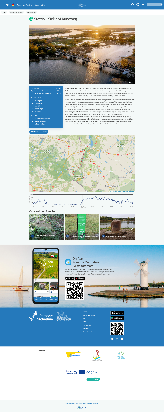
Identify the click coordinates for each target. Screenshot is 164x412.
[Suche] (161, 5)
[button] (37, 54)
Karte (37, 5)
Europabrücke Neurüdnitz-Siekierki (117, 235)
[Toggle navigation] (3, 5)
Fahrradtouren (31, 12)
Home (4, 12)
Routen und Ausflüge (24, 5)
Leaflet (110, 191)
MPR (43, 5)
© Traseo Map (116, 191)
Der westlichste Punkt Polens (80, 237)
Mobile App (86, 328)
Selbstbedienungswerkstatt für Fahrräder (48, 237)
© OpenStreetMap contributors (127, 191)
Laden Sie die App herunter (90, 332)
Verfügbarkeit (87, 325)
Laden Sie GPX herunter (39, 132)
